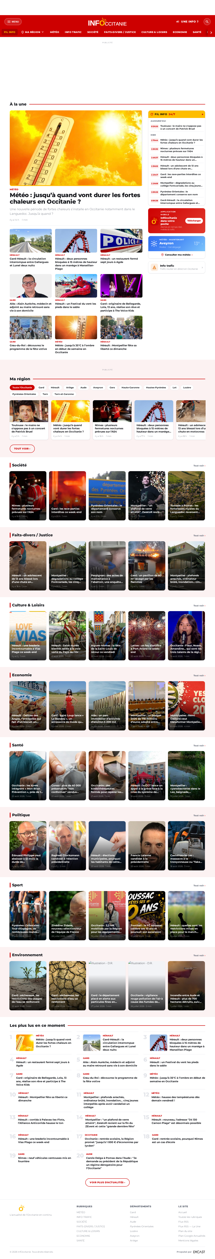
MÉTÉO (54, 32)
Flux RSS (183, 1221)
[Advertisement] (107, 68)
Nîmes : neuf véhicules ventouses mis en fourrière (44, 1159)
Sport (17, 885)
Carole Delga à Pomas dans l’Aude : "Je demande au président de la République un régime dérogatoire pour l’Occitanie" (112, 1163)
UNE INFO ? (187, 22)
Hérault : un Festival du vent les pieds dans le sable (75, 305)
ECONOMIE (180, 32)
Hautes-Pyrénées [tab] (156, 387)
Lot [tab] (175, 387)
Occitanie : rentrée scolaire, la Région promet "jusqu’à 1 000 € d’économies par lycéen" (111, 1142)
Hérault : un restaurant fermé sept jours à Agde (119, 260)
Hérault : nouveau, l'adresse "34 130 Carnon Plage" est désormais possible (176, 1121)
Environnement (27, 955)
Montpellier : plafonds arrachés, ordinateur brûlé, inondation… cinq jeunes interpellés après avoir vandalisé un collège (111, 1102)
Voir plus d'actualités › (107, 1182)
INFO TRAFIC (73, 32)
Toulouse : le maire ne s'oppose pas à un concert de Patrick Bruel (28, 428)
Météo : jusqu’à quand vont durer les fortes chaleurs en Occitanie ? (75, 198)
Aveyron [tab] (98, 387)
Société (19, 465)
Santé (17, 745)
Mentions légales (188, 1240)
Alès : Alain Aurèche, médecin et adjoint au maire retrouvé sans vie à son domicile (31, 307)
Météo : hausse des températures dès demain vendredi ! (176, 1099)
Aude (133, 1221)
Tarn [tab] (45, 394)
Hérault (134, 1217)
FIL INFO (9, 32)
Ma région (32, 32)
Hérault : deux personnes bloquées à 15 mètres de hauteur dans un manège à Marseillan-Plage (76, 263)
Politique (21, 815)
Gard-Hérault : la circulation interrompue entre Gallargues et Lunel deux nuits (29, 262)
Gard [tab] (41, 387)
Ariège (134, 1240)
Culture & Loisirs (28, 605)
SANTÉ (197, 32)
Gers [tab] (112, 387)
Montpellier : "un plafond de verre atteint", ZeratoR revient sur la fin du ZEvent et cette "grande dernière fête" (110, 1123)
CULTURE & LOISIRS (154, 32)
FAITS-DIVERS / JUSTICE (120, 32)
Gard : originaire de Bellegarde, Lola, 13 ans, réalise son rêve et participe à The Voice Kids (120, 307)
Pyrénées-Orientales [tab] (24, 394)
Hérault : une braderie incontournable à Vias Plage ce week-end (43, 1140)
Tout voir (22, 448)
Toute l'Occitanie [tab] (22, 387)
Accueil (182, 1212)
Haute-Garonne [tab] (130, 387)
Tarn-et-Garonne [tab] (64, 394)
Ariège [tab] (70, 387)
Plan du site (185, 1231)
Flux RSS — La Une (189, 1226)
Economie (22, 675)
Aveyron (134, 1235)
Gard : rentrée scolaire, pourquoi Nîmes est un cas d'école (177, 1140)
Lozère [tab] (187, 387)
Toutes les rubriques (190, 1217)
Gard (133, 1212)
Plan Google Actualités (191, 1235)
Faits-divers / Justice (32, 535)
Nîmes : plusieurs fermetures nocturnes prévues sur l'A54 (109, 428)
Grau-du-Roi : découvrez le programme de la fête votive (28, 347)
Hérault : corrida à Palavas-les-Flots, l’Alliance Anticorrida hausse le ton (41, 1121)
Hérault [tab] (55, 387)
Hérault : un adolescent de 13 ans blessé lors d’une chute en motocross (195, 428)
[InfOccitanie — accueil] (107, 21)
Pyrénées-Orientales (142, 1226)
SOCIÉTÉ (92, 32)
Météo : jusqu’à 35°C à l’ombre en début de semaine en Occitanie (74, 349)
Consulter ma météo (178, 254)
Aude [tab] (83, 387)
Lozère (134, 1231)
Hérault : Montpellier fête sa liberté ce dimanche (118, 347)
